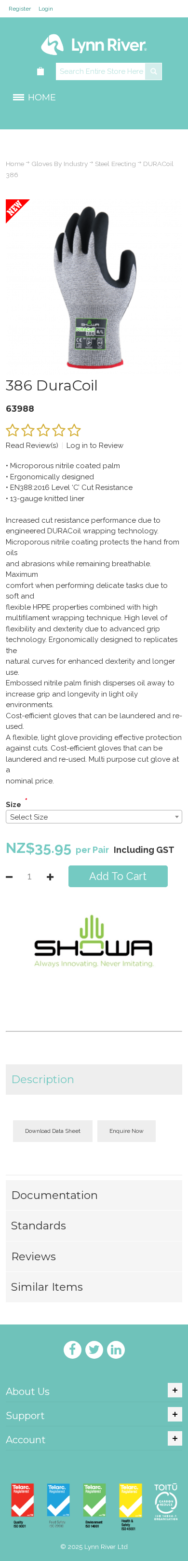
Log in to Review (95, 445)
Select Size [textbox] (29, 817)
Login (46, 8)
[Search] (153, 71)
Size (13, 804)
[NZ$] (41, 72)
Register (20, 8)
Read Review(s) (32, 445)
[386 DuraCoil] (94, 204)
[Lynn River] (94, 40)
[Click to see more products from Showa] (94, 941)
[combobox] (94, 816)
